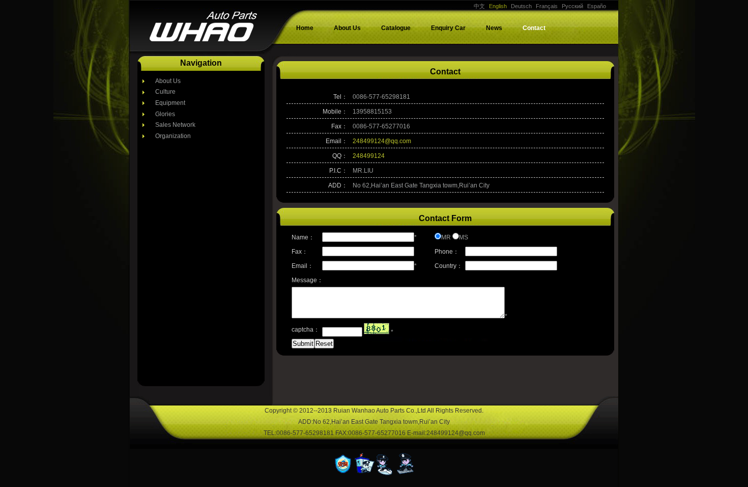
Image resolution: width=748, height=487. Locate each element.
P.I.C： (338, 170)
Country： (449, 265)
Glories (165, 114)
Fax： (339, 126)
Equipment (170, 102)
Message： (307, 280)
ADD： (338, 185)
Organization (173, 136)
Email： (337, 141)
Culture (165, 91)
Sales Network (175, 124)
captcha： (306, 329)
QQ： (340, 155)
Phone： (447, 251)
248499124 (369, 155)
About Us (168, 81)
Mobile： (335, 111)
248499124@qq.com (382, 141)
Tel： (340, 96)
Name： (303, 237)
